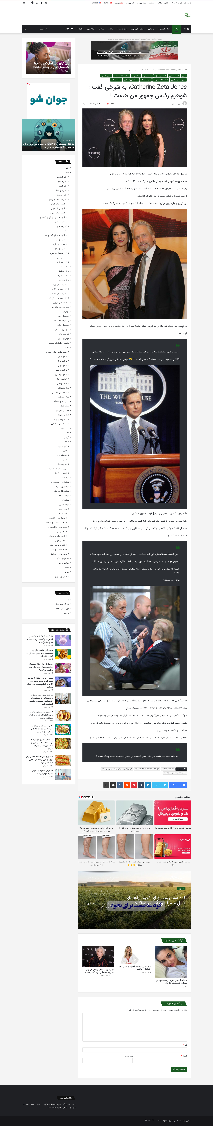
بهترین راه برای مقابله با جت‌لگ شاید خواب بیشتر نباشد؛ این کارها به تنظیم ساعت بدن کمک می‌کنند (40, 682)
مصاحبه (101, 28)
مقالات (66, 567)
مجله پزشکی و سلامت (60, 491)
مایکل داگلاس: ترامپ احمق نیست (175, 773)
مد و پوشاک (62, 464)
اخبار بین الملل (161, 75)
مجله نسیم (123, 28)
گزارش (111, 28)
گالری (67, 432)
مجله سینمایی (61, 531)
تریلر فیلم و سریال (57, 536)
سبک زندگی (64, 405)
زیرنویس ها (62, 379)
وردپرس (66, 613)
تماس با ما (130, 2)
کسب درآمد (64, 428)
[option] (134, 900)
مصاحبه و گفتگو (63, 558)
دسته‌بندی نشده (63, 388)
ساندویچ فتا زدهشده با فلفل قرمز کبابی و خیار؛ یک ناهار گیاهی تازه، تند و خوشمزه (39, 759)
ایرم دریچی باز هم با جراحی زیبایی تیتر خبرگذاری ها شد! (135, 968)
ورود (67, 599)
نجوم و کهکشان (60, 473)
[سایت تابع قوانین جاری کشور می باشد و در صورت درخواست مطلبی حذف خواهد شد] (134, 50)
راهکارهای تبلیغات (57, 518)
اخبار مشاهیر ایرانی (59, 284)
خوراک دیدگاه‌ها (62, 608)
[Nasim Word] (187, 15)
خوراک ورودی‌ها (62, 604)
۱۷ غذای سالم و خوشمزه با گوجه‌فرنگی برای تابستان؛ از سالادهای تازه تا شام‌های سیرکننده (42, 744)
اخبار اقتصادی (61, 186)
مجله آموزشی (64, 477)
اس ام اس (62, 446)
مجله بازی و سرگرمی (61, 486)
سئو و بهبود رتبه (60, 419)
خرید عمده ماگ (69, 1104)
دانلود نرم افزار (61, 374)
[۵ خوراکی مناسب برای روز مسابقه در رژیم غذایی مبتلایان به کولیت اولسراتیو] (63, 654)
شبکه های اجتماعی (131, 79)
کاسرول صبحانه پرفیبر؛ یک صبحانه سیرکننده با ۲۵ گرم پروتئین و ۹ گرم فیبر (42, 728)
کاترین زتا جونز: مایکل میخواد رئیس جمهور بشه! (117, 769)
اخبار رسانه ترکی (58, 208)
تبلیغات (151, 2)
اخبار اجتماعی (174, 75)
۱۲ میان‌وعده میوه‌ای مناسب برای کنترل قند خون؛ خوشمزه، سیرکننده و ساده (41, 715)
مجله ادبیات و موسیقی (60, 482)
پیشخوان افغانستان (61, 320)
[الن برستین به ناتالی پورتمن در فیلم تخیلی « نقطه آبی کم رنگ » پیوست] (98, 956)
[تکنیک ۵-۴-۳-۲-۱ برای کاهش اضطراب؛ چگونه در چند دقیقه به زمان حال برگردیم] (63, 640)
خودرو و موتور (63, 338)
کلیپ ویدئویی (61, 576)
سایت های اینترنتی (59, 423)
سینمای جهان (145, 79)
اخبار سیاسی (147, 75)
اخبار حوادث (62, 194)
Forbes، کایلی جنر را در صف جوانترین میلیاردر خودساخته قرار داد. (171, 982)
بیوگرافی (151, 28)
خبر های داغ (64, 334)
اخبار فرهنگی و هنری (121, 75)
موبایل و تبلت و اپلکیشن (57, 468)
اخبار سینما (136, 75)
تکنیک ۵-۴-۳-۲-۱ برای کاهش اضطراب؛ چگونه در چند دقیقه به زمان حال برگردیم (40, 639)
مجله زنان (65, 500)
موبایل (39, 1104)
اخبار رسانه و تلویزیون (58, 199)
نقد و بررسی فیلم (57, 545)
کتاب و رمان (62, 383)
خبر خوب (63, 509)
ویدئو (67, 572)
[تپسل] (28, 84)
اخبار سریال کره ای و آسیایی (52, 217)
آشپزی (66, 168)
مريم (179, 103)
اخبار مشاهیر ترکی (59, 289)
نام (185, 1045)
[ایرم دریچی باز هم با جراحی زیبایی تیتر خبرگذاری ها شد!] (135, 955)
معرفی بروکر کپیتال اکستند (57, 1107)
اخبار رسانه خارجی (57, 212)
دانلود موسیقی (61, 370)
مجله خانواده (64, 495)
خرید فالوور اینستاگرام (52, 1104)
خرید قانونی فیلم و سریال (56, 352)
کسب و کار (62, 513)
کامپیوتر (64, 459)
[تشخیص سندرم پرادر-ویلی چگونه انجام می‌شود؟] (63, 774)
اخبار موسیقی (61, 257)
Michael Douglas (168, 769)
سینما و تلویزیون (137, 28)
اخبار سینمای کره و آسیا (54, 235)
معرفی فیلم (60, 540)
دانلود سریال (62, 361)
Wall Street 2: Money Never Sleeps (147, 769)
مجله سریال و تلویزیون (57, 527)
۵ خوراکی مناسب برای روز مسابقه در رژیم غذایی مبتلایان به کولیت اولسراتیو (40, 653)
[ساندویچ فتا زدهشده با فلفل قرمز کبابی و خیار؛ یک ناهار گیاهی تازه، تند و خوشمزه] (63, 760)
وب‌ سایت (129, 1056)
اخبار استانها (62, 181)
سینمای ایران (59, 239)
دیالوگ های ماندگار (61, 401)
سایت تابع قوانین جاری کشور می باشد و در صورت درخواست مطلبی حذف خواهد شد (135, 39)
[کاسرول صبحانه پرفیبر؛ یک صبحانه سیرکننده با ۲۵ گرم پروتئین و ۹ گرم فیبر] (63, 729)
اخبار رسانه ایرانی (57, 203)
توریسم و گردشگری (61, 329)
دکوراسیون (62, 450)
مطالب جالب (116, 79)
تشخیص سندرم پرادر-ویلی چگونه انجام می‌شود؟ (42, 772)
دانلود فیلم (62, 365)
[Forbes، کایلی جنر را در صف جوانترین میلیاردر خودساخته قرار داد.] (171, 962)
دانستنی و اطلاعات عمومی (59, 343)
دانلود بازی (62, 356)
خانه (185, 28)
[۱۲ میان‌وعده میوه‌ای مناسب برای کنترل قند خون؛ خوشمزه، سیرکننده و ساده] (63, 715)
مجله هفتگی (179, 890)
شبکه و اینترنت (63, 414)
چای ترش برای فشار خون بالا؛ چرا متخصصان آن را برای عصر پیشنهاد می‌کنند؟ (41, 667)
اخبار (177, 28)
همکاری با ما (141, 2)
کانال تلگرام (69, 28)
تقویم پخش (59, 221)
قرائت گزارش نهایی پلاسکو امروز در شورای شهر (49, 148)
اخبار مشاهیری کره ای (58, 298)
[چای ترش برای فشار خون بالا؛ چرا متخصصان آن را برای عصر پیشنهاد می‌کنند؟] (63, 668)
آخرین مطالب (162, 2)
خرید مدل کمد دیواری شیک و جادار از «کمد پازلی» (49, 69)
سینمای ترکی (59, 244)
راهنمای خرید (61, 455)
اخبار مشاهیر (165, 28)
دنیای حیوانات (63, 397)
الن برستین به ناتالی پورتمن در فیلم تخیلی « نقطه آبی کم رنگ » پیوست (99, 971)
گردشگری (91, 28)
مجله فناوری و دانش (58, 554)
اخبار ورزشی (62, 262)
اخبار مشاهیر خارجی (178, 79)
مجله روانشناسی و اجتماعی (56, 522)
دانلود (81, 28)
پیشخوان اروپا (63, 316)
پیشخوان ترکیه (63, 325)
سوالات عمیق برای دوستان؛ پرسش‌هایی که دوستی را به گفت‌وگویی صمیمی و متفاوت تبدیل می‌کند (41, 699)
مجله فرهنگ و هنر (59, 549)
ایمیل (184, 1056)
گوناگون (66, 441)
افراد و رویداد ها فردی (60, 307)
